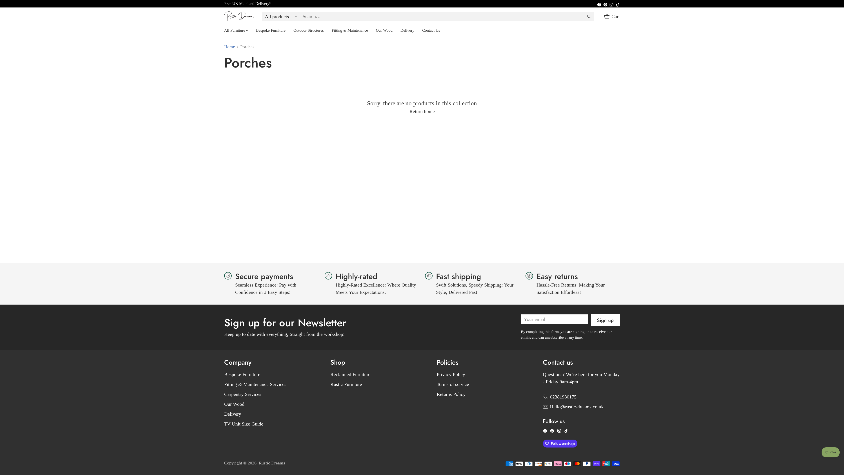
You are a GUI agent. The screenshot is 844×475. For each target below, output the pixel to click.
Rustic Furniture (346, 384)
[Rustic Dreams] (239, 16)
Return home (422, 111)
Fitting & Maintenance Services (255, 384)
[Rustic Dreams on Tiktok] (617, 5)
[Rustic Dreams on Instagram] (611, 5)
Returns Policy (451, 394)
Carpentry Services (242, 394)
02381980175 (563, 397)
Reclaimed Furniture (350, 374)
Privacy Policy (451, 374)
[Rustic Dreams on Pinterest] (605, 5)
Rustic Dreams (272, 463)
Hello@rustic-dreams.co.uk (577, 406)
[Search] (589, 16)
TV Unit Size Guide (243, 424)
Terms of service (453, 384)
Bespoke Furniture (242, 374)
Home (229, 46)
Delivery (232, 414)
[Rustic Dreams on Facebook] (599, 5)
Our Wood (234, 404)
